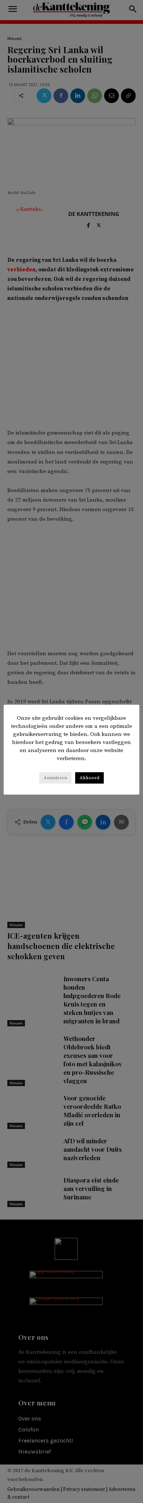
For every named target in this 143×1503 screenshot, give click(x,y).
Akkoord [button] (89, 778)
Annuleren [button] (55, 778)
